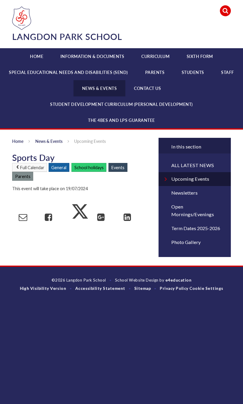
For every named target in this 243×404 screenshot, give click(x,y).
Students (193, 72)
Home (36, 56)
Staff (227, 72)
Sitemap (142, 288)
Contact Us (147, 88)
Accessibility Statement (100, 288)
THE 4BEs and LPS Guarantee (121, 120)
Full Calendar (32, 167)
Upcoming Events (90, 141)
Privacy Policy (174, 288)
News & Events (99, 88)
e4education (178, 280)
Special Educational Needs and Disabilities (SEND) (68, 72)
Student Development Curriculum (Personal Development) (121, 104)
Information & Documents (92, 56)
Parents (155, 72)
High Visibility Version (43, 288)
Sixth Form (200, 56)
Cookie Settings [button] (206, 288)
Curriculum (155, 56)
